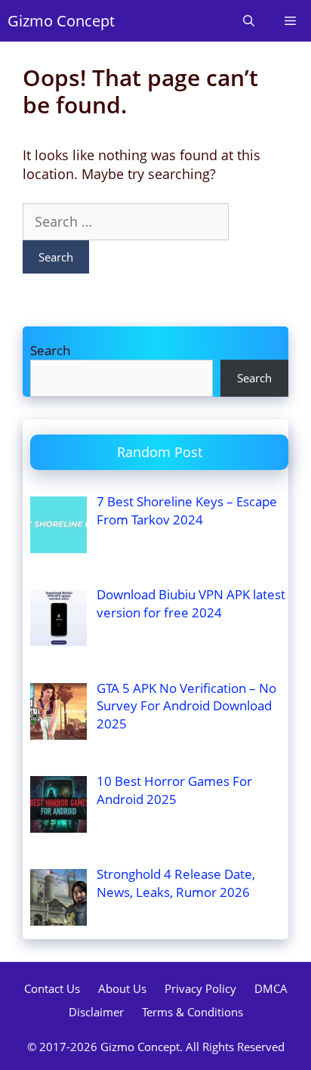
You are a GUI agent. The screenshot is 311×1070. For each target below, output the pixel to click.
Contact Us (52, 988)
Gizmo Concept (61, 21)
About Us (122, 988)
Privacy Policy (200, 988)
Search (50, 350)
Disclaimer (96, 1011)
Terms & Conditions (192, 1011)
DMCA (271, 988)
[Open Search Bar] (248, 21)
